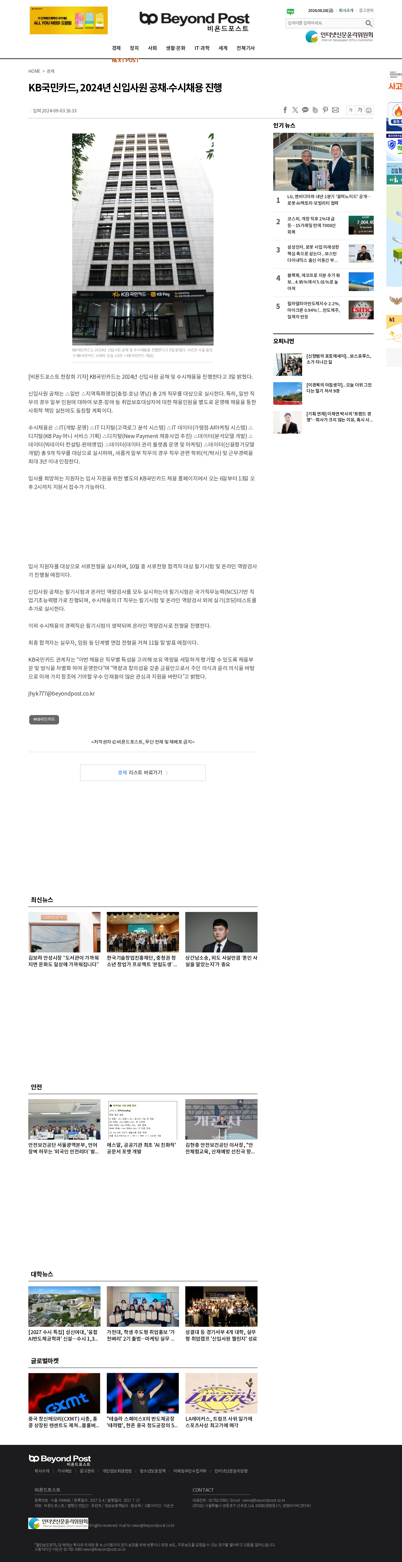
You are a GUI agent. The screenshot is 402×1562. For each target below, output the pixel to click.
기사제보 (64, 1471)
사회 (152, 48)
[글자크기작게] (350, 110)
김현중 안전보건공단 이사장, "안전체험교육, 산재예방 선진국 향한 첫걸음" (220, 1148)
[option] (71, 20)
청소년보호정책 (153, 1471)
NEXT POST (125, 60)
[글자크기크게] (359, 110)
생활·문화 (176, 48)
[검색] (368, 23)
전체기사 (245, 48)
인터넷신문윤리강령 (231, 1471)
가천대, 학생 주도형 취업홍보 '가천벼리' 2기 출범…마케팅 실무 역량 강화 (141, 1336)
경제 (116, 48)
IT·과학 (202, 48)
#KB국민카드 (44, 719)
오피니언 (283, 341)
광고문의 (366, 10)
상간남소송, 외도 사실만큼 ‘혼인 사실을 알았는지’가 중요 (221, 961)
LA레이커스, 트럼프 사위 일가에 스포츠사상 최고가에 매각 (219, 1422)
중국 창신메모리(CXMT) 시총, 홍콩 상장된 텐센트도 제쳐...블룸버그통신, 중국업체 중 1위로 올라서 (64, 1422)
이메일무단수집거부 (190, 1471)
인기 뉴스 (284, 125)
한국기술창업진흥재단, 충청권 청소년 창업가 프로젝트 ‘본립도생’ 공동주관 (142, 961)
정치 (134, 48)
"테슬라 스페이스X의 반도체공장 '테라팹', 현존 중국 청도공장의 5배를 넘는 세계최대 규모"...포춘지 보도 (143, 1422)
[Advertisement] (143, 521)
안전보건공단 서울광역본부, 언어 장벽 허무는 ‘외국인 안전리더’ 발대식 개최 (64, 1148)
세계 (223, 48)
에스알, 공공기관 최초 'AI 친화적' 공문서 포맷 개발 (141, 1148)
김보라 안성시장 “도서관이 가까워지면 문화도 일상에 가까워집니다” (63, 961)
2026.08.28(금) (321, 10)
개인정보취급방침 (117, 1471)
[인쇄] (369, 110)
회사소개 (346, 10)
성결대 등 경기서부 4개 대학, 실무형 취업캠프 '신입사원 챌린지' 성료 (221, 1336)
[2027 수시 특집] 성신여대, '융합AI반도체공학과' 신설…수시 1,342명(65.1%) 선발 (64, 1336)
